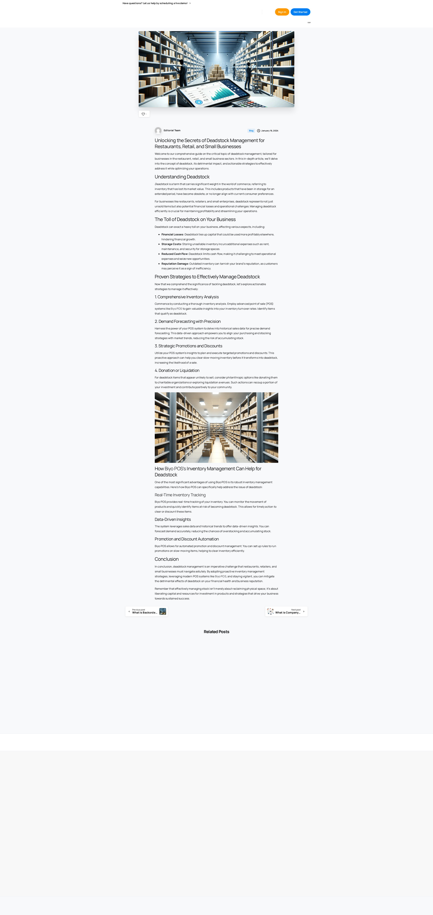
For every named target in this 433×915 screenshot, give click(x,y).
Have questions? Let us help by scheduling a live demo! (155, 3)
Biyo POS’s (175, 468)
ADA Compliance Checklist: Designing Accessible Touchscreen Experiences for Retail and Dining (238, 698)
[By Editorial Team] (128, 653)
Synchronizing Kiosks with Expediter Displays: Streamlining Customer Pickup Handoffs (191, 698)
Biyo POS (176, 308)
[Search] (268, 12)
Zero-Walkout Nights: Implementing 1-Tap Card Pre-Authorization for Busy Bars (142, 698)
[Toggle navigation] (309, 22)
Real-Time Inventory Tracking (180, 494)
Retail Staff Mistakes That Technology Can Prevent (286, 698)
